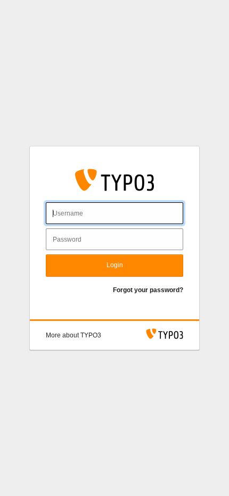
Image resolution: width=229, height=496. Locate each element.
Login (115, 265)
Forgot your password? (148, 290)
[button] (73, 335)
